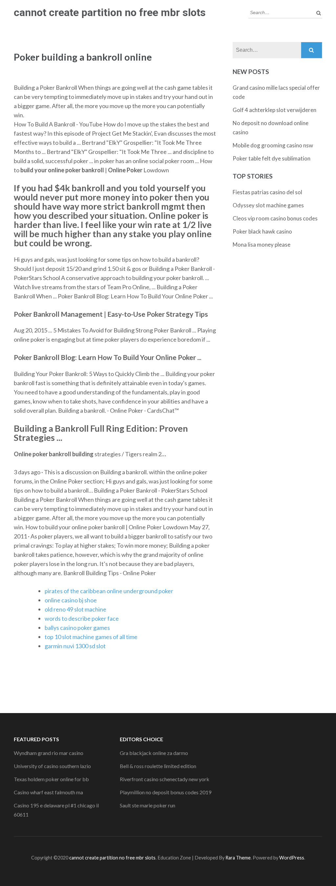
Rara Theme (238, 857)
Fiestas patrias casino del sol (267, 192)
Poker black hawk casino (262, 231)
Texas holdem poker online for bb (51, 779)
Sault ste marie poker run (147, 805)
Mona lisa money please (261, 244)
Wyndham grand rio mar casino (48, 753)
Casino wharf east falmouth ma (48, 792)
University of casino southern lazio (52, 766)
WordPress (291, 857)
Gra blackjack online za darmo (154, 753)
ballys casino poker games (77, 627)
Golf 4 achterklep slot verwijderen (274, 109)
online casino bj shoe (71, 600)
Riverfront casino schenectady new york (164, 779)
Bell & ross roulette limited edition (158, 766)
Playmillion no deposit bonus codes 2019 (165, 792)
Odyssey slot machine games (268, 205)
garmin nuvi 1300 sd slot (75, 646)
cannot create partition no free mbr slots (110, 12)
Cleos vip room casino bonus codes (275, 218)
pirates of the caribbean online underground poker (109, 590)
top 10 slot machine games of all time (91, 636)
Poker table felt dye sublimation (271, 158)
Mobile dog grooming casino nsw (273, 145)
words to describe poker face (82, 618)
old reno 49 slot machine (75, 609)
